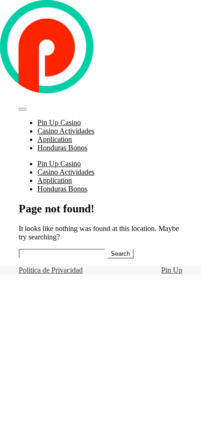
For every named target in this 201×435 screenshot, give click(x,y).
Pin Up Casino (59, 122)
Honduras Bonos (62, 148)
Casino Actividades (65, 131)
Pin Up (171, 270)
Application (54, 139)
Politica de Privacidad (51, 270)
